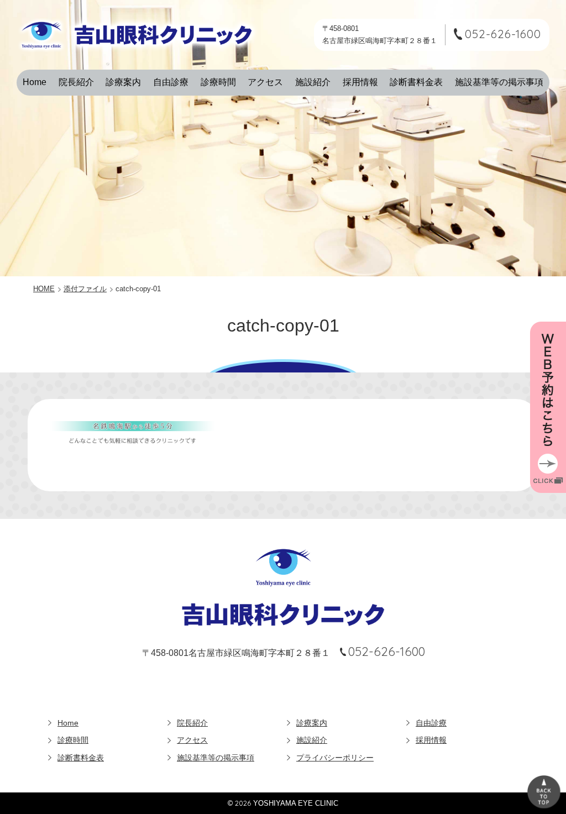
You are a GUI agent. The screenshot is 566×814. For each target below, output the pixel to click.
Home (34, 82)
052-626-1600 (503, 34)
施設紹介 (313, 82)
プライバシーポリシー (335, 757)
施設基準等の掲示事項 (499, 82)
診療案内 (123, 82)
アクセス (265, 82)
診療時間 (218, 82)
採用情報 (360, 82)
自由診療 (170, 82)
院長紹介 (76, 82)
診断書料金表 (416, 82)
